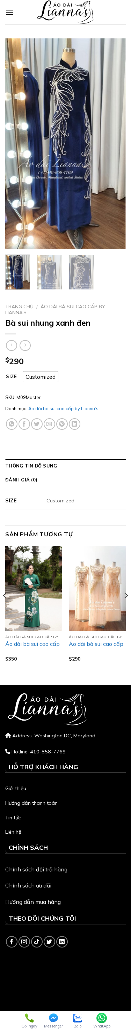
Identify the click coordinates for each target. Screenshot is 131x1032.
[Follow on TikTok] (37, 942)
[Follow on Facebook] (11, 942)
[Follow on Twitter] (49, 942)
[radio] (40, 376)
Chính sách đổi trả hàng (36, 869)
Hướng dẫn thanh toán (31, 803)
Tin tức (13, 817)
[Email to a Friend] (49, 424)
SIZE (11, 376)
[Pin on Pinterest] (62, 424)
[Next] (114, 144)
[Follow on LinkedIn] (62, 942)
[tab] (65, 466)
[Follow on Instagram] (24, 942)
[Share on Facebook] (24, 424)
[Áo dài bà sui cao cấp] (33, 588)
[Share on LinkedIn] (74, 424)
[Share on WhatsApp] (11, 424)
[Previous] (16, 144)
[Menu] (9, 12)
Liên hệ (13, 832)
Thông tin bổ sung (31, 466)
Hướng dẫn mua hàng (33, 901)
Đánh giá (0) (21, 479)
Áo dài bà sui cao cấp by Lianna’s (55, 309)
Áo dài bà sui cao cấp (32, 643)
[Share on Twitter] (37, 424)
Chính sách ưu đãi (28, 885)
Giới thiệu (15, 788)
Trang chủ (19, 306)
